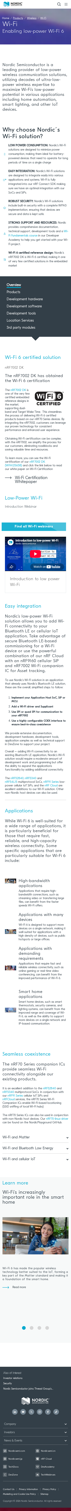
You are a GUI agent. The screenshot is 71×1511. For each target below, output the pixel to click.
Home (5, 18)
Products (18, 18)
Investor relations (12, 1378)
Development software (24, 306)
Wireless (31, 18)
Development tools (21, 313)
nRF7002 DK (18, 390)
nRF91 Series (51, 782)
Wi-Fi (43, 18)
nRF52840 (17, 778)
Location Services (20, 321)
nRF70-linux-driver (57, 1119)
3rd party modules (21, 328)
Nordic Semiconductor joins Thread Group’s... (28, 1388)
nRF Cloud (51, 785)
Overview (14, 285)
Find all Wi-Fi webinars (34, 526)
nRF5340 (30, 778)
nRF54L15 (11, 782)
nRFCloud (8, 1099)
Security (7, 1383)
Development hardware (25, 299)
